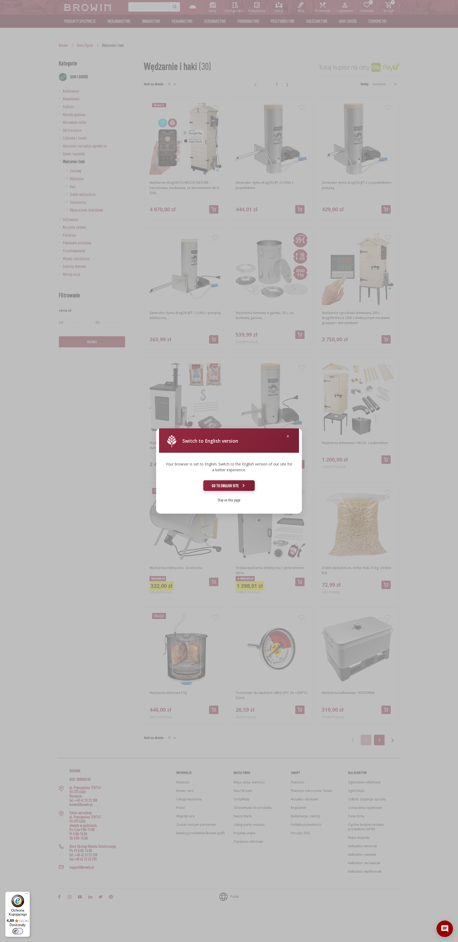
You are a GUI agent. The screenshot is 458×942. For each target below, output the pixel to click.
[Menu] (27, 895)
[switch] (17, 931)
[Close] (288, 436)
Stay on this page (229, 500)
